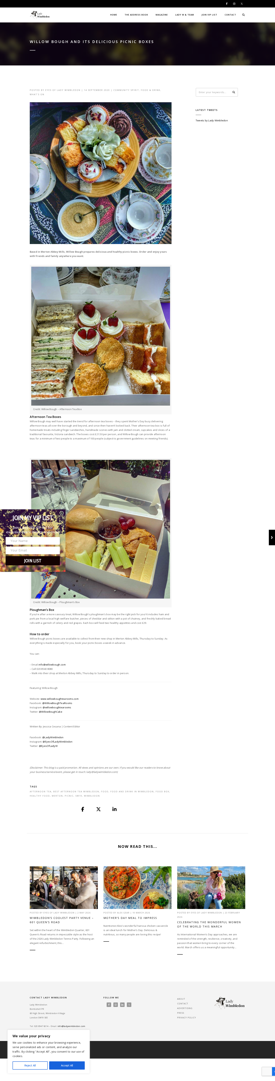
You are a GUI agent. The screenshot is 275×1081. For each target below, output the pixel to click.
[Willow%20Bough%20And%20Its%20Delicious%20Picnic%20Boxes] (83, 809)
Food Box (162, 791)
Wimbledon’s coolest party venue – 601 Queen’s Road (62, 920)
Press (180, 1012)
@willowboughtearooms (57, 707)
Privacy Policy (186, 1017)
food (105, 791)
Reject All (30, 1065)
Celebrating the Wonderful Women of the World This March (209, 924)
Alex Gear (123, 912)
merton (57, 795)
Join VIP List (209, 14)
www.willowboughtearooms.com (60, 698)
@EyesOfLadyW (48, 746)
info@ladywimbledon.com (71, 1026)
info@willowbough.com (52, 664)
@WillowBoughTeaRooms (57, 703)
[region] (48, 1052)
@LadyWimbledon (53, 737)
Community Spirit (126, 90)
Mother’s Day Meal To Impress (130, 918)
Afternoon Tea (40, 791)
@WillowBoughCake (50, 711)
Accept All (67, 1065)
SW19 (78, 795)
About (181, 998)
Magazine (162, 14)
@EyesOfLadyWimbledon (57, 741)
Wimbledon (92, 795)
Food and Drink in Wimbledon (132, 791)
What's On (37, 94)
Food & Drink (150, 90)
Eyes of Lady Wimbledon (62, 90)
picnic (69, 795)
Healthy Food (40, 795)
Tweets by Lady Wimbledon (212, 120)
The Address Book (136, 14)
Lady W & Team (184, 14)
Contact (230, 14)
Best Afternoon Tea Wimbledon (76, 791)
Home (113, 14)
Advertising (184, 1008)
